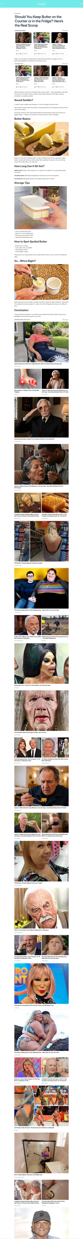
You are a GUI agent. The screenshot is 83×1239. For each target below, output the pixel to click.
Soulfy (41, 4)
